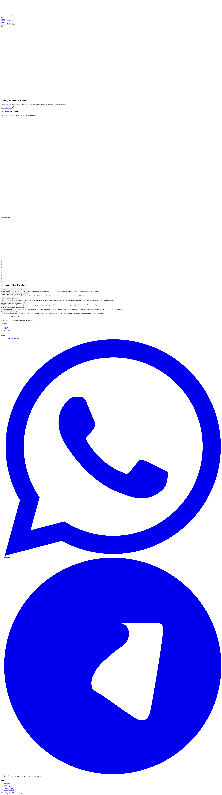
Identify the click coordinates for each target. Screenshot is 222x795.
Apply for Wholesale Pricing (8, 35)
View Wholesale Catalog (7, 135)
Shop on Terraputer (6, 108)
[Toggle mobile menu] (11, 15)
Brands (3, 5)
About (6, 327)
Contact (3, 8)
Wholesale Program (6, 7)
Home (2, 3)
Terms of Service (8, 786)
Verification (7, 783)
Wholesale (7, 330)
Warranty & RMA (9, 790)
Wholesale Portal (5, 16)
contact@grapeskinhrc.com (11, 338)
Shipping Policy (8, 788)
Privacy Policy (8, 785)
